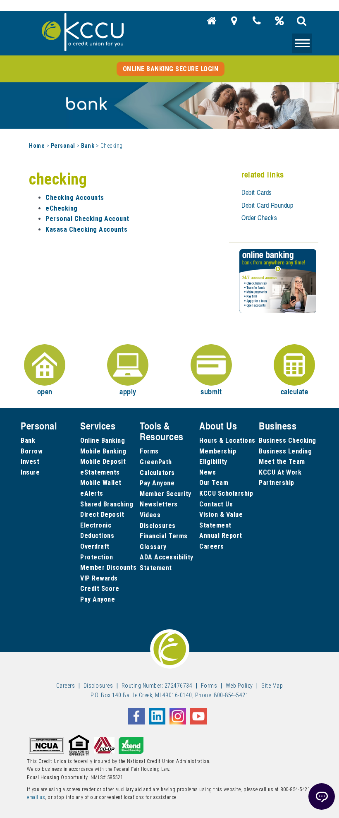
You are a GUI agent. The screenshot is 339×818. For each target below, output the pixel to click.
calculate (294, 391)
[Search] (301, 23)
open (45, 391)
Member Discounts (108, 567)
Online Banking (102, 440)
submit (211, 391)
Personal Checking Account (87, 219)
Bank (87, 145)
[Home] (211, 23)
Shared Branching (106, 504)
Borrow (32, 451)
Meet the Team (282, 461)
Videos (150, 515)
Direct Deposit (102, 514)
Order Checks (259, 217)
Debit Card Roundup (267, 205)
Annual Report (220, 536)
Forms (149, 451)
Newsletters (159, 504)
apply (127, 391)
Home (37, 145)
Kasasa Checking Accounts (86, 229)
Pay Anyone (97, 599)
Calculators (157, 473)
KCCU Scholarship (226, 493)
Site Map (272, 685)
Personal (63, 145)
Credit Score (99, 589)
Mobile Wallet (101, 483)
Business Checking (287, 440)
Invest (30, 461)
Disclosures (158, 526)
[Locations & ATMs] (234, 23)
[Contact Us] (256, 23)
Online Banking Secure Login (171, 69)
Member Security (165, 494)
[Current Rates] (279, 23)
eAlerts (91, 493)
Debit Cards (256, 192)
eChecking (61, 208)
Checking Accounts (74, 198)
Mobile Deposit (103, 461)
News (207, 472)
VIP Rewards (99, 578)
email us (36, 797)
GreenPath (156, 462)
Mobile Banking (103, 451)
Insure (30, 472)
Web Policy (239, 685)
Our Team (213, 483)
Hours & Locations (227, 440)
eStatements (100, 472)
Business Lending (285, 451)
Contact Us (216, 504)
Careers (211, 546)
